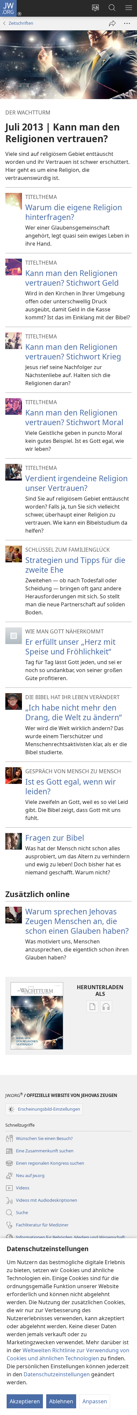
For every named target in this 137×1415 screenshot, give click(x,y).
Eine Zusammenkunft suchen (39, 1151)
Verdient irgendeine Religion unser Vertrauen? (76, 483)
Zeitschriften (21, 23)
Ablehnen (61, 1401)
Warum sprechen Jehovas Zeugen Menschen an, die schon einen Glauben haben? (77, 921)
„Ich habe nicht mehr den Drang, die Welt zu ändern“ (73, 712)
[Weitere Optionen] (127, 23)
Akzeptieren (25, 1401)
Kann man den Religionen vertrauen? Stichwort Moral (74, 417)
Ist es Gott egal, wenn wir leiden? (70, 786)
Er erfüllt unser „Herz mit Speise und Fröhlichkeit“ (70, 646)
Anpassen (94, 1401)
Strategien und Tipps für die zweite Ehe (75, 565)
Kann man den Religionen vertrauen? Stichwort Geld (72, 278)
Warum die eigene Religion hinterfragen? (73, 212)
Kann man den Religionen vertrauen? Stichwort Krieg (73, 351)
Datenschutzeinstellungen (57, 1374)
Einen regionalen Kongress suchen (44, 1163)
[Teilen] (112, 23)
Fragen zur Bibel (54, 837)
